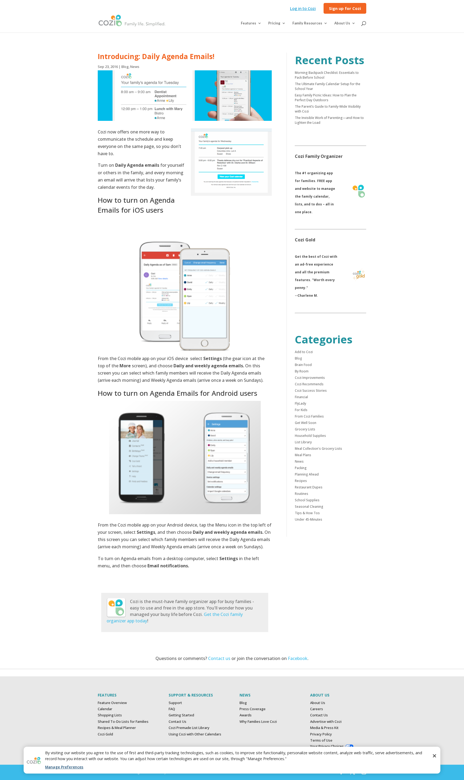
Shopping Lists (110, 715)
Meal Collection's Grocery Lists (318, 448)
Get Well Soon (305, 422)
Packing (301, 468)
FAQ (172, 708)
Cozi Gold (105, 734)
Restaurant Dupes (308, 487)
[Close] (434, 756)
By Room (302, 371)
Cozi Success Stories (311, 390)
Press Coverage (253, 708)
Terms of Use (321, 740)
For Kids (301, 410)
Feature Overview (112, 702)
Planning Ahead (307, 474)
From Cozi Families (309, 416)
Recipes (301, 480)
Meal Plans (303, 455)
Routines (301, 493)
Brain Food (303, 364)
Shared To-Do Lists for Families (123, 721)
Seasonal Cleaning (309, 506)
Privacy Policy (321, 734)
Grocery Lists (305, 429)
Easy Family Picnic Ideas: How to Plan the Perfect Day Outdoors (326, 97)
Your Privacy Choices (327, 746)
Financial (301, 397)
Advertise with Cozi (326, 721)
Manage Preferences (64, 767)
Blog (125, 66)
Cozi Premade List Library (189, 727)
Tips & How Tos (307, 513)
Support (175, 702)
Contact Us (177, 721)
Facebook (297, 658)
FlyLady (300, 403)
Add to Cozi (304, 352)
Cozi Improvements (310, 377)
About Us (317, 702)
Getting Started (181, 715)
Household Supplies (310, 435)
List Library (303, 442)
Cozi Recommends (309, 384)
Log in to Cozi (303, 8)
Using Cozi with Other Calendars (195, 734)
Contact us (219, 658)
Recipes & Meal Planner (117, 727)
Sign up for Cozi (345, 8)
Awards (246, 715)
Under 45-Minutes (308, 519)
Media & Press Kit (324, 727)
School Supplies (307, 500)
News (134, 66)
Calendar (105, 708)
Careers (316, 708)
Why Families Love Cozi (258, 721)
